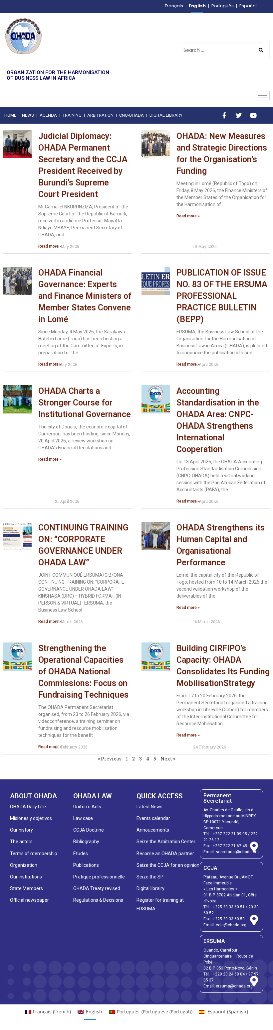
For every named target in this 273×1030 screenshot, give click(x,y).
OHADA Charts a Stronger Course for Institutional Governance (84, 402)
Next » (167, 758)
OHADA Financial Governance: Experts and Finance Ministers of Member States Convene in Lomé (85, 296)
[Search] (260, 50)
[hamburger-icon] (262, 95)
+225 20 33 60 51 (229, 907)
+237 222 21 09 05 (230, 834)
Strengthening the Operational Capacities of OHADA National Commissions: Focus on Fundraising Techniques (83, 671)
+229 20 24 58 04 (229, 974)
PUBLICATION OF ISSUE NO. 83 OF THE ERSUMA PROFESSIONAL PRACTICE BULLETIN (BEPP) (221, 296)
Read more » (50, 246)
